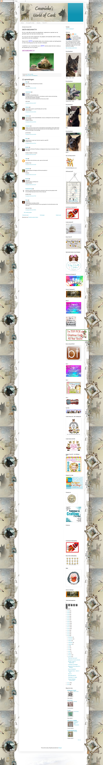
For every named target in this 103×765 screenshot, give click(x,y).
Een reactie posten (28, 212)
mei (69, 649)
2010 (68, 684)
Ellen (26, 82)
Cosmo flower (76, 711)
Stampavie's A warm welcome (74, 659)
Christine (27, 168)
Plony (26, 138)
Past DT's (45, 22)
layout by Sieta (28, 75)
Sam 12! (69, 673)
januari (69, 656)
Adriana (27, 107)
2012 (68, 635)
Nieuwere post (25, 215)
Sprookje (75, 701)
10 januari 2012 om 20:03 (30, 134)
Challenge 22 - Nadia (72, 677)
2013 (68, 633)
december (70, 637)
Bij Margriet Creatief (71, 690)
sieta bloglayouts (34, 75)
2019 (68, 623)
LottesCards (28, 92)
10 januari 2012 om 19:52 (30, 111)
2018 (68, 625)
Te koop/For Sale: (30, 22)
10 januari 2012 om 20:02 (30, 121)
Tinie (26, 158)
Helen (75, 34)
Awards (38, 22)
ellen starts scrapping (72, 720)
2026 (68, 610)
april (69, 651)
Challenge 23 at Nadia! (73, 664)
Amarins (27, 116)
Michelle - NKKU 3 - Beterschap (72, 662)
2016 (68, 628)
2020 (68, 621)
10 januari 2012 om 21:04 (30, 174)
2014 (68, 632)
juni (69, 647)
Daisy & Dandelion (72, 669)
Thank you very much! (72, 658)
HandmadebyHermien (72, 730)
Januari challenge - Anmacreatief (72, 680)
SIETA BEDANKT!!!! (72, 675)
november (70, 639)
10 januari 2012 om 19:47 (30, 103)
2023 (68, 616)
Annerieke (27, 126)
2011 (68, 682)
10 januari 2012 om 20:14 (30, 143)
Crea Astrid (69, 700)
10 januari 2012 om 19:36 (30, 88)
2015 (68, 630)
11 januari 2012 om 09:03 (30, 209)
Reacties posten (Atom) (33, 217)
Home (22, 22)
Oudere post (58, 215)
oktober (70, 640)
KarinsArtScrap (28, 188)
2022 (68, 618)
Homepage (42, 215)
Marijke (27, 147)
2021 (68, 619)
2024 (68, 614)
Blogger (60, 747)
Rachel (27, 178)
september (70, 642)
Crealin (69, 710)
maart (69, 653)
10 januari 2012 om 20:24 (30, 154)
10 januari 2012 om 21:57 (30, 184)
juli (69, 646)
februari (70, 654)
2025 (68, 612)
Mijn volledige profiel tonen (71, 47)
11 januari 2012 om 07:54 (30, 196)
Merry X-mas (76, 691)
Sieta (26, 200)
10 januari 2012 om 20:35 (30, 164)
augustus (70, 644)
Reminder (75, 731)
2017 (68, 626)
